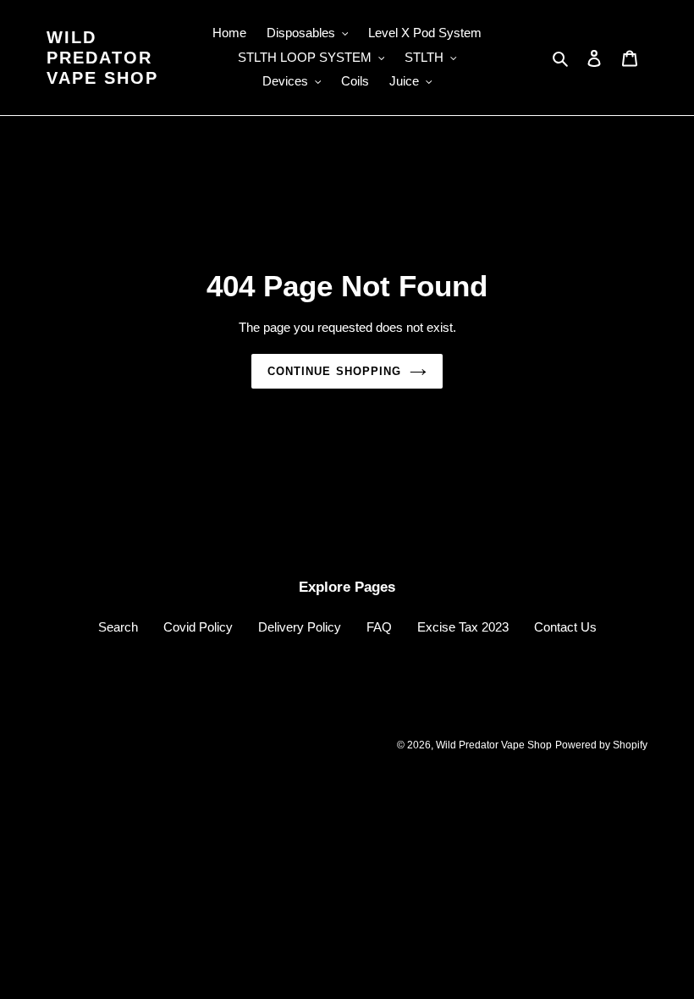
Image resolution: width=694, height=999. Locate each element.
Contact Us (565, 627)
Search (118, 627)
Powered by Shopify (601, 745)
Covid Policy (198, 627)
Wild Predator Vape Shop (102, 57)
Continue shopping (334, 371)
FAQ (379, 627)
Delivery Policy (299, 627)
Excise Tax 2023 (463, 627)
